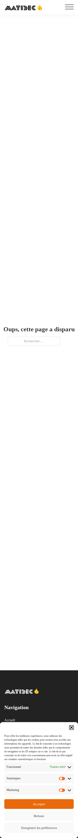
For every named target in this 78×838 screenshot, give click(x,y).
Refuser (39, 816)
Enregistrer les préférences (39, 828)
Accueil (9, 720)
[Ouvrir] (69, 7)
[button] (71, 727)
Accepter (39, 804)
